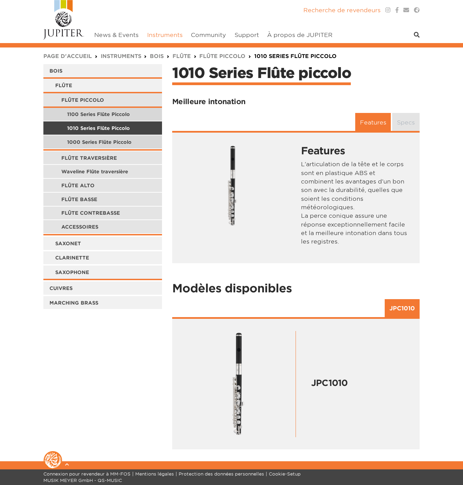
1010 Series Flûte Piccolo (98, 128)
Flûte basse (79, 199)
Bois (55, 71)
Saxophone (72, 272)
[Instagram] (388, 10)
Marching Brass (73, 303)
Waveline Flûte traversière (94, 171)
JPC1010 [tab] (402, 308)
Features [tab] (373, 121)
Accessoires (79, 227)
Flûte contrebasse (90, 213)
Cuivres (61, 288)
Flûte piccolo (82, 100)
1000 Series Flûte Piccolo (99, 142)
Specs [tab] (406, 121)
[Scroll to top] (449, 452)
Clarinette (72, 257)
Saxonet (68, 243)
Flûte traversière (89, 158)
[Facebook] (397, 10)
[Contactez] (406, 10)
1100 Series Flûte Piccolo (98, 114)
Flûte (63, 85)
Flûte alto (78, 185)
